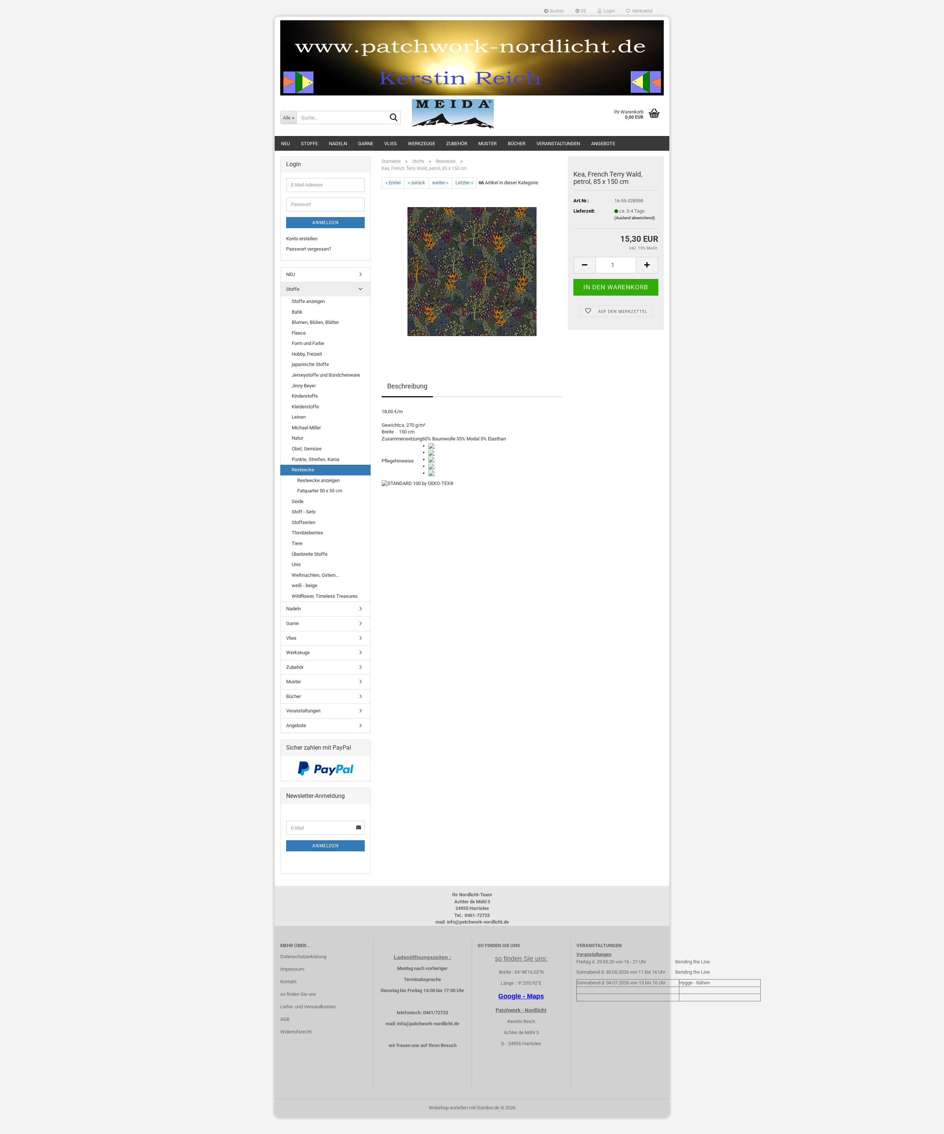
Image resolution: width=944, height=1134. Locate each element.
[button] (581, 11)
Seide (297, 501)
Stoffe (309, 143)
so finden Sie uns (298, 994)
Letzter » (464, 182)
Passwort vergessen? (308, 249)
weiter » (440, 182)
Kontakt (288, 981)
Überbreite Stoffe (309, 554)
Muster (487, 143)
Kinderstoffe (305, 396)
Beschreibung (407, 386)
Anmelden (325, 222)
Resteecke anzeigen (318, 480)
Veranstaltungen (558, 143)
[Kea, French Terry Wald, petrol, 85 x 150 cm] (472, 271)
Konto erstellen (301, 238)
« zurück (416, 182)
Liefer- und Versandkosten (308, 1006)
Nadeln (338, 143)
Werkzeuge (421, 143)
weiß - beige (304, 585)
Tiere (297, 543)
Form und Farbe (308, 343)
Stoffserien (303, 522)
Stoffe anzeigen (308, 301)
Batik (297, 312)
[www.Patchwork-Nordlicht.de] (472, 58)
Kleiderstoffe (305, 406)
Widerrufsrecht (296, 1031)
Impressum (292, 969)
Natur (297, 438)
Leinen (299, 417)
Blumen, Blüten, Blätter (315, 322)
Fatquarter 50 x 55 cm (319, 490)
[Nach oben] (924, 1123)
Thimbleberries (307, 532)
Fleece (299, 333)
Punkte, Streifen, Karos (316, 459)
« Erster (393, 182)
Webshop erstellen (448, 1107)
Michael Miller (306, 427)
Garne (365, 143)
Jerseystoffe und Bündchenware (326, 375)
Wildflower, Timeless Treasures (325, 596)
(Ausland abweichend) (634, 218)
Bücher (516, 143)
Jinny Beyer (304, 385)
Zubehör (456, 143)
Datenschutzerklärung (303, 956)
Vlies (390, 143)
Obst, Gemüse (307, 448)
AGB (284, 1019)
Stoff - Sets (304, 511)
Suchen (556, 11)
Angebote (603, 143)
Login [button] (608, 11)
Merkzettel (641, 11)
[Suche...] (394, 118)
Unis (296, 564)
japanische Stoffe (310, 364)
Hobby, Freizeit (307, 354)
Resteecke (303, 469)
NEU (285, 143)
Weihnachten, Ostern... (315, 575)
